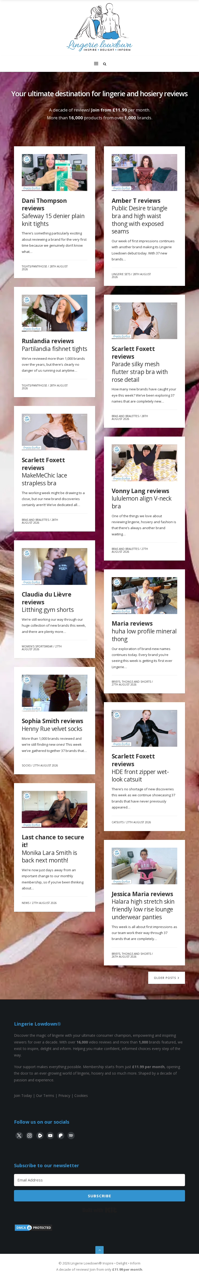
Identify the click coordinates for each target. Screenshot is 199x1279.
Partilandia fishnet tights (54, 345)
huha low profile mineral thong (144, 631)
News (25, 903)
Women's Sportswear (37, 646)
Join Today (23, 1095)
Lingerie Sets (121, 274)
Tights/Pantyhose (34, 266)
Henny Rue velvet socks (52, 725)
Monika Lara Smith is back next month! (53, 848)
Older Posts (165, 978)
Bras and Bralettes (125, 416)
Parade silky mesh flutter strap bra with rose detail (140, 364)
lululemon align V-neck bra (142, 498)
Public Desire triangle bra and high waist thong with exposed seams (139, 216)
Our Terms (45, 1095)
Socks (26, 765)
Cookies (81, 1095)
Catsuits (118, 822)
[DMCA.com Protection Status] (33, 1230)
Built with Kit (99, 1210)
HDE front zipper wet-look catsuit (140, 767)
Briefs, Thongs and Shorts (131, 681)
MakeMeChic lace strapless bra (44, 471)
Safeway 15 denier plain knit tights (53, 212)
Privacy (64, 1095)
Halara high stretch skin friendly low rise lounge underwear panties (143, 905)
